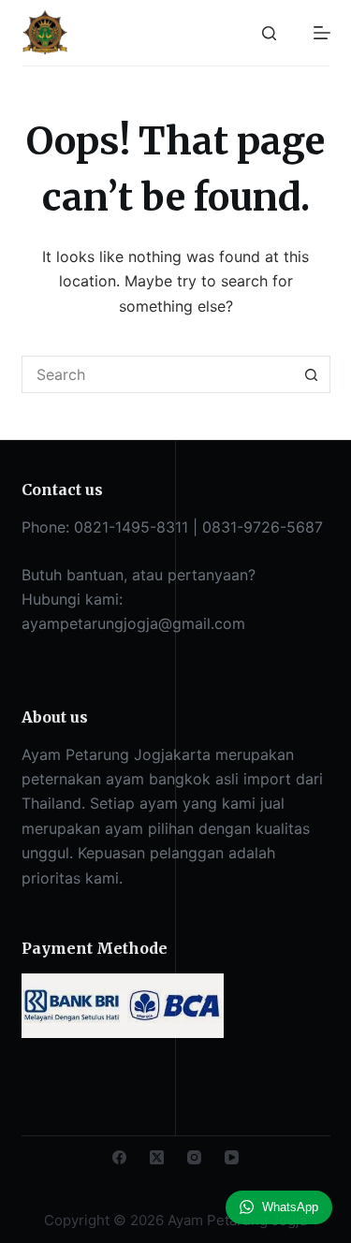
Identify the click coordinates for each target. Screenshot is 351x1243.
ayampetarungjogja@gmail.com (133, 623)
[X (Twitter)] (157, 1157)
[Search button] (311, 374)
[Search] (269, 33)
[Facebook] (119, 1157)
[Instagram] (194, 1157)
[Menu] (322, 32)
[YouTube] (232, 1157)
